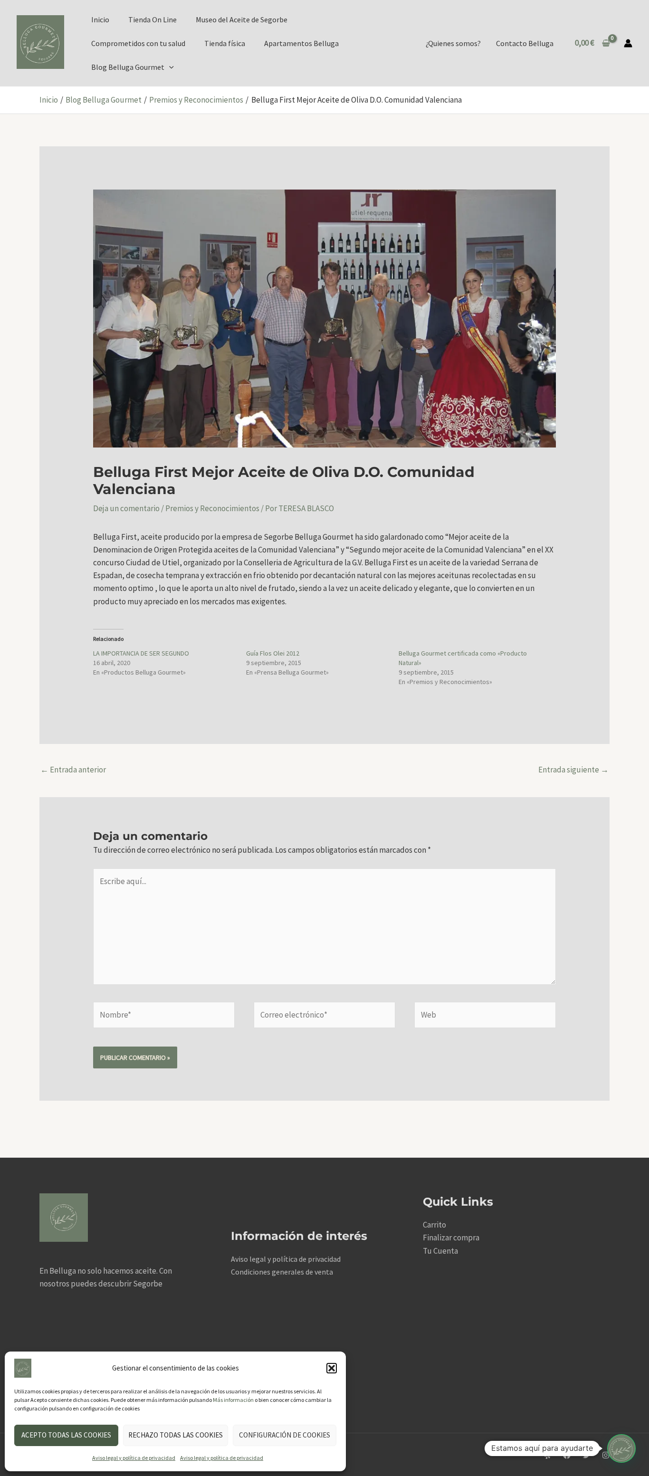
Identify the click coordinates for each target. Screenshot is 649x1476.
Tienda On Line (152, 19)
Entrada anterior (73, 769)
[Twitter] (586, 1455)
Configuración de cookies (284, 1434)
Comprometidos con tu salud (138, 43)
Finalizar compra (451, 1237)
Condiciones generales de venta (282, 1271)
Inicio (100, 19)
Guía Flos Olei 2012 (272, 653)
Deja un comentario (126, 508)
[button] (331, 1368)
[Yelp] (547, 1455)
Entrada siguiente (573, 769)
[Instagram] (606, 1455)
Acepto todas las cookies (66, 1434)
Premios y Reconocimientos (212, 508)
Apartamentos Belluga (301, 43)
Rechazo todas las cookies (175, 1434)
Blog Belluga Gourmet (127, 67)
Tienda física (224, 43)
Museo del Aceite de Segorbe (241, 19)
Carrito (434, 1224)
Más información (233, 1399)
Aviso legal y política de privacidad (133, 1457)
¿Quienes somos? (453, 43)
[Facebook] (567, 1455)
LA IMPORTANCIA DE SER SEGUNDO (141, 653)
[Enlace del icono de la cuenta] (628, 43)
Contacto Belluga (525, 43)
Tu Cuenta (440, 1251)
